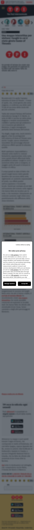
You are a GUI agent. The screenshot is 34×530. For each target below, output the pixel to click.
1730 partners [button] (14, 255)
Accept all (24, 283)
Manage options (9, 283)
